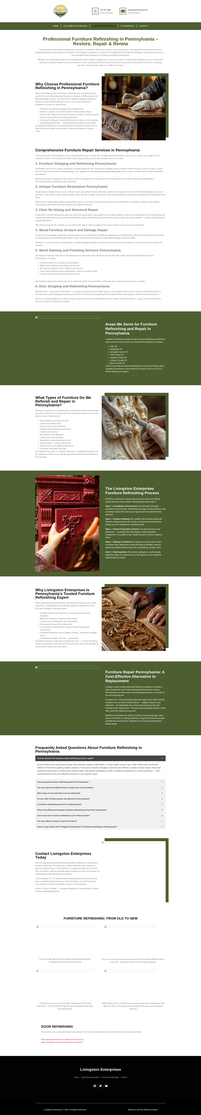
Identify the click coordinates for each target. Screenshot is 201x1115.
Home (55, 26)
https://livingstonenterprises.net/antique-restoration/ (62, 1042)
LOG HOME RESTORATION (75, 26)
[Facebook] (94, 1086)
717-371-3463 (105, 10)
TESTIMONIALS (127, 26)
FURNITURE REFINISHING (104, 26)
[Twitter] (100, 1086)
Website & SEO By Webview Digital (142, 1110)
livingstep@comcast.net (137, 10)
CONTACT (143, 26)
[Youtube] (106, 1086)
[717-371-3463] (95, 11)
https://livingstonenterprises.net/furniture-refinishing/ (62, 1039)
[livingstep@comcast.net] (123, 11)
